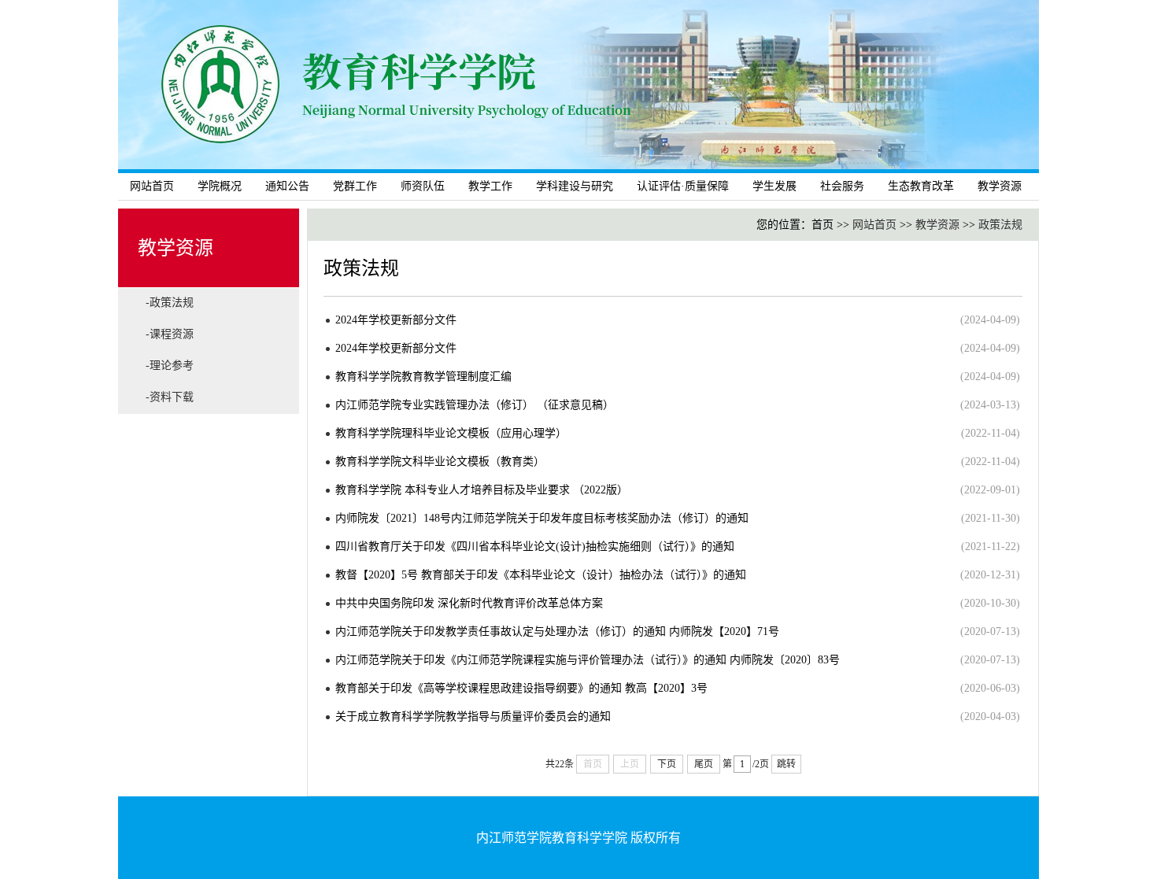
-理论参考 (170, 365)
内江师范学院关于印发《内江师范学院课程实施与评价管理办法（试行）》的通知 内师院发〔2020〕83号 (587, 660)
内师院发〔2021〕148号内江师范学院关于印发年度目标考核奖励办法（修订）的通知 (542, 518)
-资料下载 (170, 397)
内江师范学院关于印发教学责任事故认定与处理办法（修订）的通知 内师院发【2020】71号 (557, 631)
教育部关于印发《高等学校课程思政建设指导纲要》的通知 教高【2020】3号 (521, 688)
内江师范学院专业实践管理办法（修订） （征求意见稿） (474, 405)
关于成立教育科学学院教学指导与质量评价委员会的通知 (473, 716)
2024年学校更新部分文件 (396, 320)
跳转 (786, 764)
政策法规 (1000, 225)
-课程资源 (170, 334)
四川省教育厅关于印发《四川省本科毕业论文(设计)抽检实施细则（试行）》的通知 (534, 546)
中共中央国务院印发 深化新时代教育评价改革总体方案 (469, 603)
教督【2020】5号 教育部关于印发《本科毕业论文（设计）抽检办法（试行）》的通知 (540, 575)
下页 (666, 764)
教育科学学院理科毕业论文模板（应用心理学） (451, 433)
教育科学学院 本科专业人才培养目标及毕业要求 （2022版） (481, 490)
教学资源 (937, 225)
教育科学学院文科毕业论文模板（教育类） (440, 461)
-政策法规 (170, 302)
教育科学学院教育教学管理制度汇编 (423, 376)
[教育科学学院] (578, 166)
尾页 (703, 764)
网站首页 (152, 186)
